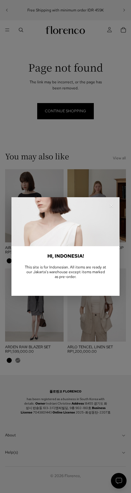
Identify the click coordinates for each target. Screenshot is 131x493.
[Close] (111, 205)
